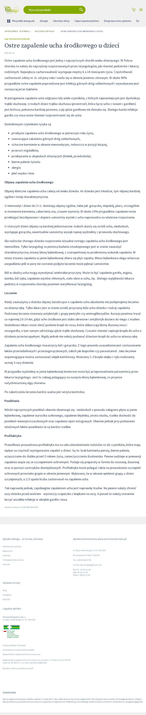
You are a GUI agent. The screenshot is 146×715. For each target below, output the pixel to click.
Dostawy (7, 555)
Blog (5, 590)
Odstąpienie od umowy (13, 559)
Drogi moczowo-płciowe (117, 21)
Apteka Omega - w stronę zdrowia (17, 31)
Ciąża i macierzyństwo (87, 21)
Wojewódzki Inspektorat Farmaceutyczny (21, 654)
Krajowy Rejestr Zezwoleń (14, 645)
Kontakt (6, 564)
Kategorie (7, 594)
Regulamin (8, 551)
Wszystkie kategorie (23, 21)
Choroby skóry (61, 21)
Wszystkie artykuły (44, 31)
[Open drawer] (141, 10)
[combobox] (61, 10)
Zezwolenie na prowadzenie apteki (18, 649)
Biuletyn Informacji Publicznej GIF (18, 668)
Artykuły (6, 599)
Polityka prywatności (12, 546)
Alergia (44, 21)
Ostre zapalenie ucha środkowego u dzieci (82, 31)
